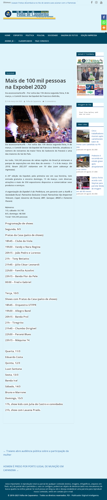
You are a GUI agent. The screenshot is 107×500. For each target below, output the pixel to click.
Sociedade (53, 35)
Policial (41, 35)
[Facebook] (103, 17)
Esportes (18, 35)
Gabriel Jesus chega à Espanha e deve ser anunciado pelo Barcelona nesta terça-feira (47, 2)
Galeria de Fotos (69, 35)
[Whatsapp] (103, 22)
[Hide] (106, 33)
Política (30, 35)
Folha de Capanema (33, 101)
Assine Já (9, 41)
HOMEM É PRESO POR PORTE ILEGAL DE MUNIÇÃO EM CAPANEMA (33, 468)
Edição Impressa (89, 35)
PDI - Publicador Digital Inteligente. (83, 495)
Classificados (25, 41)
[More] (103, 27)
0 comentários (50, 101)
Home (7, 35)
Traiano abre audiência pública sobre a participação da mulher (36, 452)
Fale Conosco (42, 41)
